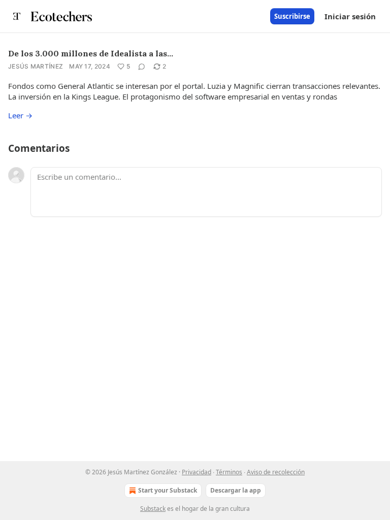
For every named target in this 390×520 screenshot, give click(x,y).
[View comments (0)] (141, 66)
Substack (153, 508)
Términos (229, 472)
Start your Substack (167, 490)
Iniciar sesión (350, 16)
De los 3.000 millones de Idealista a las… (90, 53)
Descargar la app (235, 490)
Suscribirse (292, 16)
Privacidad (196, 472)
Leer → (20, 115)
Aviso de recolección (276, 472)
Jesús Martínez (35, 66)
